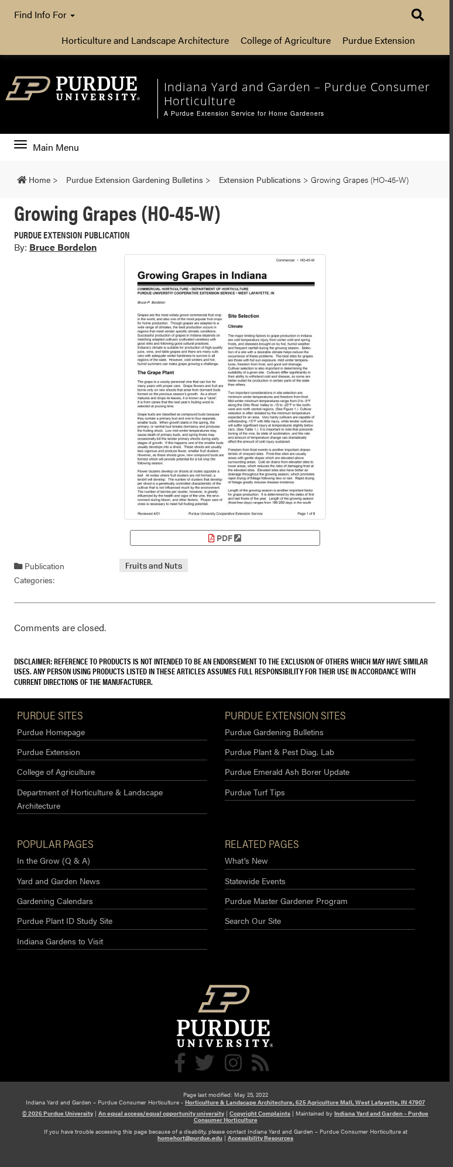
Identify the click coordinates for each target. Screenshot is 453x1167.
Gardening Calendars (55, 900)
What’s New (246, 860)
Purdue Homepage (51, 731)
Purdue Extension (378, 40)
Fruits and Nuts (153, 565)
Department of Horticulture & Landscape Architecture (90, 798)
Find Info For (41, 14)
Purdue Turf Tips (255, 792)
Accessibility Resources (260, 1138)
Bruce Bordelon (63, 247)
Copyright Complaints (259, 1113)
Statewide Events (255, 880)
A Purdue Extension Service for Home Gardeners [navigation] (244, 113)
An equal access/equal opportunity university (161, 1113)
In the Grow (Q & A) (53, 860)
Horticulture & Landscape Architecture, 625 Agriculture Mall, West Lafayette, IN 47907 (305, 1102)
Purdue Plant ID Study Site (64, 920)
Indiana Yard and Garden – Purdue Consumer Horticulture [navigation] (297, 94)
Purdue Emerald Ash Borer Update (287, 771)
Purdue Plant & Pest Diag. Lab (279, 751)
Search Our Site (253, 920)
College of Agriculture (286, 40)
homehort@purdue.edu (189, 1138)
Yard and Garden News (58, 880)
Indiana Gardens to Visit (60, 941)
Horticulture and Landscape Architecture (145, 40)
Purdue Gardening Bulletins (274, 731)
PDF (224, 537)
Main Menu (55, 147)
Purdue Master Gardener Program (286, 900)
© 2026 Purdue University (57, 1113)
